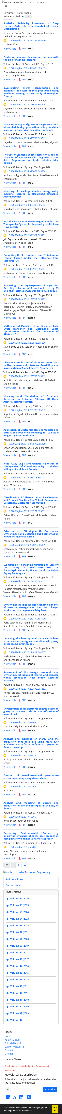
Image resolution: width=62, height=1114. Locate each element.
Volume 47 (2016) (19, 966)
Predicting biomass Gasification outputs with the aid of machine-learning (31, 58)
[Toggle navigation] (30, 6)
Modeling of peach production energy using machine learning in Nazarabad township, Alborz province (31, 194)
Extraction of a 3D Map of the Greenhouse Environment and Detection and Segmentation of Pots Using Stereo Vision (31, 534)
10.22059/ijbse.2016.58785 (21, 847)
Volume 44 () (17, 1020)
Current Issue (13, 885)
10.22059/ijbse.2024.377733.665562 (26, 138)
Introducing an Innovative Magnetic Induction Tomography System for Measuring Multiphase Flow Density (31, 224)
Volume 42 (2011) (19, 993)
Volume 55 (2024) (19, 912)
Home (8, 1036)
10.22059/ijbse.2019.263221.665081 (26, 511)
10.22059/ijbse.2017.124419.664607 (26, 652)
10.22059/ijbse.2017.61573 (21, 755)
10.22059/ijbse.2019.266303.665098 (26, 477)
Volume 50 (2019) (19, 945)
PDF (27, 48)
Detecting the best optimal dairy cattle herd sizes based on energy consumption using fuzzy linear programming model (31, 641)
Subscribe (50, 1089)
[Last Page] (24, 865)
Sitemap (9, 1053)
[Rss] (28, 1098)
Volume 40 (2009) (19, 1006)
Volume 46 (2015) (19, 972)
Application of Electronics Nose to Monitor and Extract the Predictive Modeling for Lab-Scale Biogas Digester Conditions (31, 432)
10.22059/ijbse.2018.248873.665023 (26, 581)
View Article (9, 48)
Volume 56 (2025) (19, 905)
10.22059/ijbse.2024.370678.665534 (26, 171)
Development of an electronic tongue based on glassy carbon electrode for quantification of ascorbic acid (31, 711)
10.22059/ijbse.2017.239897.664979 (26, 618)
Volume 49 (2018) (19, 952)
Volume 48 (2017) (19, 959)
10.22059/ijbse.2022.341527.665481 (26, 235)
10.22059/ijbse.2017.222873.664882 (26, 688)
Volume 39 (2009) (19, 1013)
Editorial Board (13, 1043)
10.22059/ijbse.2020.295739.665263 (26, 376)
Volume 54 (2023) (19, 918)
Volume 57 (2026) (19, 898)
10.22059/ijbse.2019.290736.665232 (26, 410)
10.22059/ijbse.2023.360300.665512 (26, 205)
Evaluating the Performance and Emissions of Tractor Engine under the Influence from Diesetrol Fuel (31, 258)
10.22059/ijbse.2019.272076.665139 (26, 545)
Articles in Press (14, 879)
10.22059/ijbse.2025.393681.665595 (26, 104)
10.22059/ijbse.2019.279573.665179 (26, 443)
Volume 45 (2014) (19, 979)
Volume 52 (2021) (19, 932)
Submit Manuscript (15, 1046)
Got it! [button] (55, 1109)
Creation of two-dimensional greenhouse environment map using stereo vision (31, 777)
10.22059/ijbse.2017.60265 (21, 816)
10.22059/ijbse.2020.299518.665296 (26, 342)
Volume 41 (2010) (19, 999)
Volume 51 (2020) (19, 939)
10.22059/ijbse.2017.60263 (21, 786)
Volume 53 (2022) (19, 925)
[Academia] (14, 1098)
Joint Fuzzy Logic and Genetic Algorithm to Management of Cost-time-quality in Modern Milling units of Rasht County (31, 466)
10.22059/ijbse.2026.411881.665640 (26, 40)
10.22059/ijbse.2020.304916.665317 (26, 269)
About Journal (12, 1039)
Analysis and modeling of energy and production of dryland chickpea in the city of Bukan (31, 805)
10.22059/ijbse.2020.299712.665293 (26, 299)
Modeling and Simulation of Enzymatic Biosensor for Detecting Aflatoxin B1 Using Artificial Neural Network (31, 399)
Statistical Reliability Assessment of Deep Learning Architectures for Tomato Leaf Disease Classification (31, 26)
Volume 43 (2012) (19, 986)
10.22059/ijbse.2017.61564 (21, 722)
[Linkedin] (8, 1098)
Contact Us (11, 1050)
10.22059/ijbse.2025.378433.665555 (26, 68)
